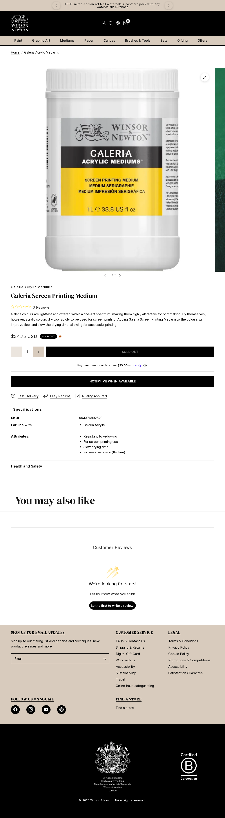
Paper (89, 40)
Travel (120, 679)
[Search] (110, 23)
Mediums (67, 40)
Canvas (109, 40)
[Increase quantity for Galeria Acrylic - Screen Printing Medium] (38, 352)
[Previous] (56, 5)
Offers (202, 40)
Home (15, 52)
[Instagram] (30, 709)
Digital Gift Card (128, 654)
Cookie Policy (178, 654)
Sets (163, 40)
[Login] (103, 23)
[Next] (169, 5)
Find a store (125, 708)
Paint (18, 40)
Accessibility (125, 666)
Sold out (48, 336)
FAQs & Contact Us (130, 641)
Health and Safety (26, 466)
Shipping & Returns (130, 647)
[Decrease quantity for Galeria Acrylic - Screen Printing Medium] (16, 352)
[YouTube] (46, 709)
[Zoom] (205, 77)
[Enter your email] (104, 658)
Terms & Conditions (183, 641)
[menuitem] (20, 40)
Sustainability (126, 673)
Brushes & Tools (138, 40)
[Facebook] (15, 709)
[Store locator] (118, 23)
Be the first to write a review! (112, 605)
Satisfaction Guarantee (185, 673)
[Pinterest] (61, 709)
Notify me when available (112, 381)
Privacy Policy (178, 647)
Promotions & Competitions (189, 660)
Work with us (125, 660)
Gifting (182, 40)
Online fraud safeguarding (135, 686)
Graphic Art (41, 40)
